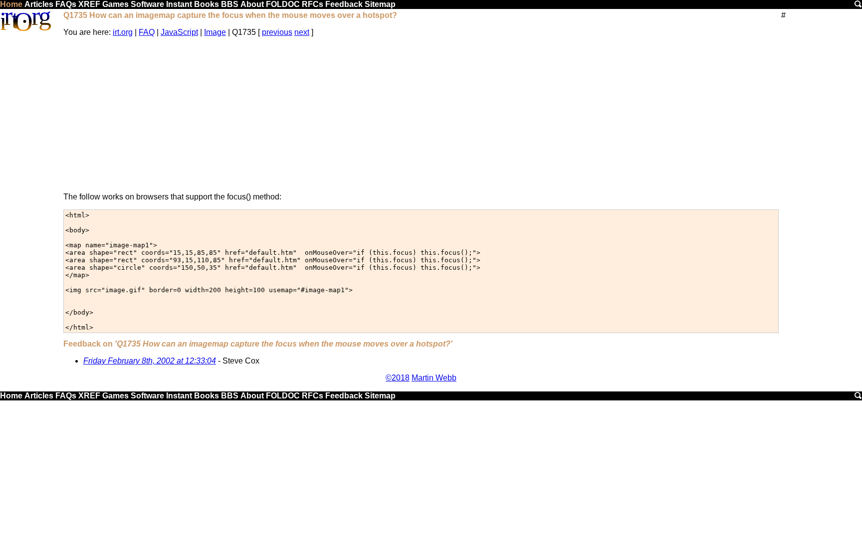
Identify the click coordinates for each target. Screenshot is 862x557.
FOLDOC (283, 4)
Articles (38, 4)
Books (206, 4)
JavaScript (179, 32)
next (301, 32)
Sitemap (380, 4)
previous (277, 32)
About (252, 4)
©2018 (398, 377)
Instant (179, 4)
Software (147, 4)
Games (115, 4)
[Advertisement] (421, 115)
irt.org (123, 32)
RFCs (312, 4)
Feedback (344, 4)
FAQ (147, 32)
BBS (229, 4)
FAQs (65, 4)
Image (215, 32)
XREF (89, 4)
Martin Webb (434, 377)
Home (11, 4)
